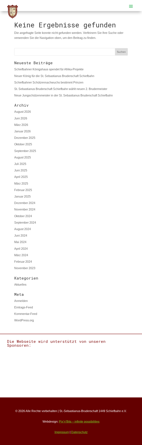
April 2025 (21, 176)
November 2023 (24, 268)
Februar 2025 (23, 190)
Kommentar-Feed (25, 313)
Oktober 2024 (23, 216)
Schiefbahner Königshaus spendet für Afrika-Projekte (49, 69)
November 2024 (24, 209)
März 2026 (21, 124)
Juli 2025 (20, 163)
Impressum (62, 432)
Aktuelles (20, 284)
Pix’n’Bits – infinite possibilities (79, 421)
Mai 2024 (20, 242)
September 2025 (25, 151)
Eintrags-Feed (23, 307)
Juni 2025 (20, 170)
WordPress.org (24, 320)
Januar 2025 (22, 196)
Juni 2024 (20, 235)
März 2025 (21, 183)
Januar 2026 (22, 131)
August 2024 (22, 229)
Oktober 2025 (23, 144)
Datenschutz (79, 432)
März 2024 (21, 255)
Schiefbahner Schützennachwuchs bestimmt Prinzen (48, 82)
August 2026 (22, 111)
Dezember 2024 (24, 203)
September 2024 (25, 222)
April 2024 (21, 248)
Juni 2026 (20, 118)
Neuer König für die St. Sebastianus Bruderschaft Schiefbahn (54, 76)
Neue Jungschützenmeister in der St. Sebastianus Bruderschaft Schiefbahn (63, 95)
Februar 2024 (23, 261)
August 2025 (22, 157)
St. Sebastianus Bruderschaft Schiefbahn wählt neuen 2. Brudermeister (60, 89)
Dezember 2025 (24, 137)
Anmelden (21, 300)
